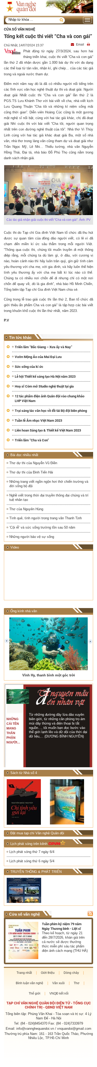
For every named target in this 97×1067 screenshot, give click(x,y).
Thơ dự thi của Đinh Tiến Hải (31, 472)
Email (80, 44)
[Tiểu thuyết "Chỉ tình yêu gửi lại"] (27, 802)
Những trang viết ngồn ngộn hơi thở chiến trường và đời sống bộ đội (48, 484)
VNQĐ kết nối (59, 993)
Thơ (76, 983)
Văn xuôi (58, 983)
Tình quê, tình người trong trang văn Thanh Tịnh (45, 518)
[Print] (89, 44)
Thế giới (34, 993)
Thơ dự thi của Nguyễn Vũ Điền (33, 463)
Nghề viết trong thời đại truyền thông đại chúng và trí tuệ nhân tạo (48, 497)
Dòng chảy (71, 973)
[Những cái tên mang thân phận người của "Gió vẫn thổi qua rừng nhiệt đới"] (17, 696)
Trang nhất (24, 973)
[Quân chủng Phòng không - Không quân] (27, 890)
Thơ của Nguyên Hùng (26, 509)
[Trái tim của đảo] (70, 801)
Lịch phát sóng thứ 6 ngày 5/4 (31, 861)
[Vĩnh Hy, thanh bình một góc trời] (48, 643)
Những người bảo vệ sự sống (31, 537)
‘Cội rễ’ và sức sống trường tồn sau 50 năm (42, 527)
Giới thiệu (48, 973)
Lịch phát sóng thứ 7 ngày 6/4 (31, 852)
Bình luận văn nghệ (29, 983)
